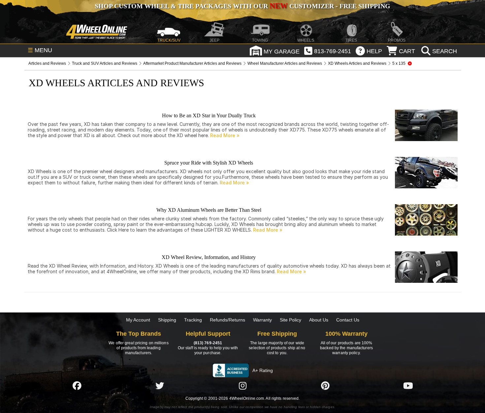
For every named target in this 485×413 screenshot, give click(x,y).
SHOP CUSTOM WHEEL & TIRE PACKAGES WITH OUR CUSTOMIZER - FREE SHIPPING (242, 6)
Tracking (193, 319)
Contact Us (347, 319)
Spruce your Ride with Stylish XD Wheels (208, 163)
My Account (138, 319)
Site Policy (290, 319)
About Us (318, 319)
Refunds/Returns (227, 319)
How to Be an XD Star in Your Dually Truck (209, 115)
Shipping (167, 319)
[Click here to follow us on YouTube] (408, 385)
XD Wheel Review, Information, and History (209, 257)
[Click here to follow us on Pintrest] (325, 385)
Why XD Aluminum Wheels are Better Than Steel (208, 210)
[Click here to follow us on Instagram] (242, 385)
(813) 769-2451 (208, 343)
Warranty (262, 319)
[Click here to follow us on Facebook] (76, 385)
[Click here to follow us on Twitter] (159, 385)
